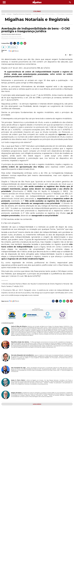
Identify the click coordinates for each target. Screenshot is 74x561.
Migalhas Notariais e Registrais (37, 19)
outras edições (37, 404)
